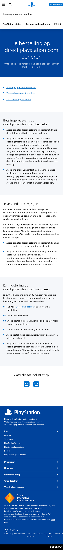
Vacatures (8, 439)
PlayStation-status (11, 24)
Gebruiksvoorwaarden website (36, 535)
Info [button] (6, 431)
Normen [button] (8, 468)
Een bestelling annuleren (18, 99)
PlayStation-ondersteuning (23, 419)
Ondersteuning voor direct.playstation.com (22, 421)
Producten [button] (9, 461)
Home (6, 419)
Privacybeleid (19, 533)
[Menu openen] (3, 4)
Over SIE (7, 435)
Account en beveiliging (38, 24)
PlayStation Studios (12, 443)
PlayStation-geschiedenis (15, 454)
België (12, 530)
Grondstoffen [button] (11, 480)
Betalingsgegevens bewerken (21, 87)
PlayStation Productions (14, 447)
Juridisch (7, 533)
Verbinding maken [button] (14, 487)
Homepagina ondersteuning (17, 14)
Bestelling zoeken (25, 306)
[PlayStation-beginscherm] (31, 4)
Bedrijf (7, 451)
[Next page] (60, 24)
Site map (50, 535)
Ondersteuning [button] (12, 474)
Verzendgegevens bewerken (20, 93)
